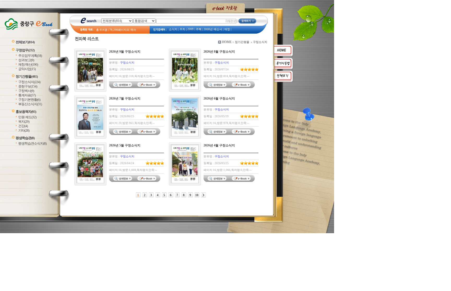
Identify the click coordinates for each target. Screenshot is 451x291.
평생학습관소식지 (32, 143)
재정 (227, 29)
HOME (227, 42)
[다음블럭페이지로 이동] (203, 195)
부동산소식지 (30, 104)
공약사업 (26, 69)
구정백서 (26, 91)
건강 (23, 126)
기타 (23, 130)
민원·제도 (27, 117)
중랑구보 (27, 86)
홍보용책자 (26, 112)
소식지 (173, 29)
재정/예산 (28, 64)
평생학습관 (25, 138)
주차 (182, 29)
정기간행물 (27, 76)
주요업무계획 (30, 56)
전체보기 (25, 42)
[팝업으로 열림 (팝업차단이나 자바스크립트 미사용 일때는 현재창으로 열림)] (147, 87)
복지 (23, 121)
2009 (190, 29)
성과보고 (26, 60)
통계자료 (26, 95)
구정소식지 (29, 82)
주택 (198, 29)
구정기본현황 (29, 100)
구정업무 (25, 50)
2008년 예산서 (213, 29)
